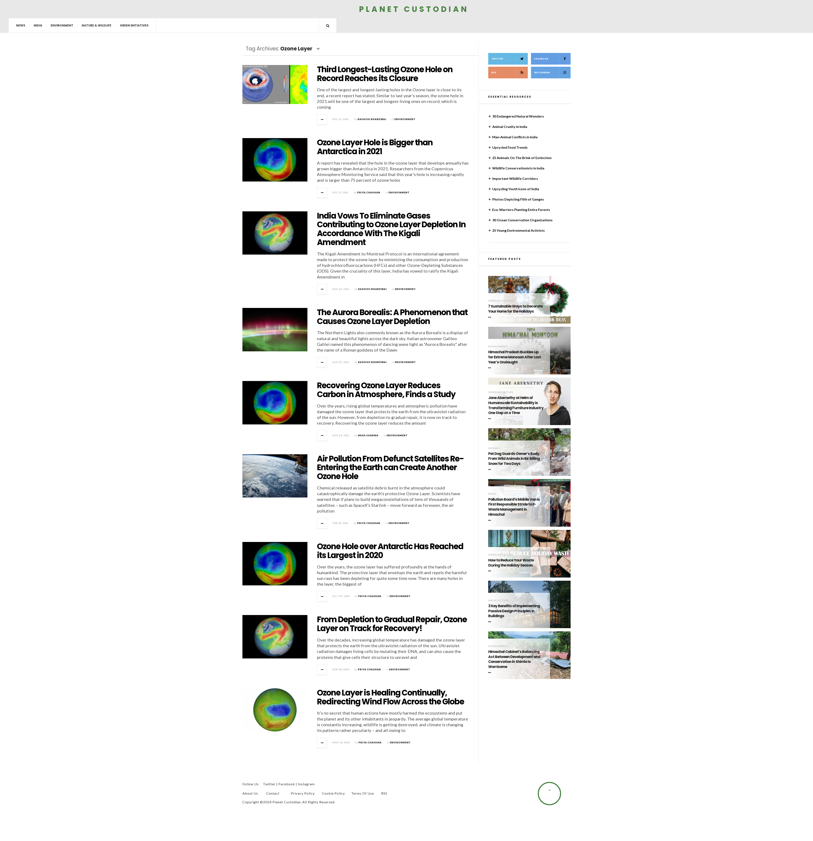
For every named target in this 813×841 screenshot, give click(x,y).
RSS (493, 72)
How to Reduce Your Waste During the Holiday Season (511, 563)
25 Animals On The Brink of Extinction (522, 158)
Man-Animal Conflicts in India (515, 137)
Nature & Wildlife (96, 25)
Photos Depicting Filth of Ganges (518, 199)
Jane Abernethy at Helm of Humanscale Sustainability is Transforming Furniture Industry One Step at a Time (515, 405)
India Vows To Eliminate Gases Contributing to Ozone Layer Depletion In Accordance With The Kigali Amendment (391, 229)
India (38, 25)
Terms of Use (362, 793)
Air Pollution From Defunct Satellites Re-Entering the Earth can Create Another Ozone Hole (390, 467)
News (20, 25)
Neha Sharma (368, 435)
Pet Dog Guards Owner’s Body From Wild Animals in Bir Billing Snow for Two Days (514, 458)
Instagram (542, 72)
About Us (250, 793)
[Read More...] (322, 119)
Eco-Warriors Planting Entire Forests (521, 210)
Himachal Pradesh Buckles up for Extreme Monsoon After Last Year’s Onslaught (514, 357)
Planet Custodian (414, 9)
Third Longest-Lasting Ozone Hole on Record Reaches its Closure (384, 74)
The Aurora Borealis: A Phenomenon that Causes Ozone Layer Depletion (392, 317)
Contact (272, 793)
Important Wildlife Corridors (515, 178)
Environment (62, 25)
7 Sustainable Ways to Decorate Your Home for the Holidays (515, 309)
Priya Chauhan (368, 192)
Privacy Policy (303, 793)
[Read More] (490, 317)
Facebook (541, 58)
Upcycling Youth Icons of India (515, 189)
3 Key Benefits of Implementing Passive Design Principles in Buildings (514, 611)
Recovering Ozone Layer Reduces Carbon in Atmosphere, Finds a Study (386, 390)
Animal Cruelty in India (509, 127)
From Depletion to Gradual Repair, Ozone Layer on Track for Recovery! (392, 624)
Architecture (498, 600)
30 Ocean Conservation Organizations (522, 220)
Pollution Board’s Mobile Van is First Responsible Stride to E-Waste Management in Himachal (514, 507)
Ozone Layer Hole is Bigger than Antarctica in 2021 (375, 147)
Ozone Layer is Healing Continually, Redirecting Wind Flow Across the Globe (390, 697)
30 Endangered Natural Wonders (518, 116)
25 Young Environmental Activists (518, 230)
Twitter (497, 58)
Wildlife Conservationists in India (518, 168)
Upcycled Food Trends (510, 147)
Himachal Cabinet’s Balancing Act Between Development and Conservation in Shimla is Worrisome (514, 659)
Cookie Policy (333, 793)
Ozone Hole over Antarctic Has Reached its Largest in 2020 (390, 551)
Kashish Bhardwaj (372, 119)
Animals (494, 448)
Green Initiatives (134, 25)
